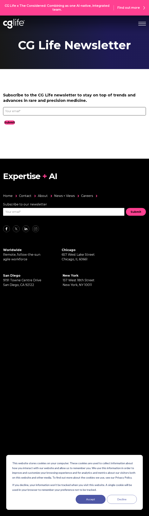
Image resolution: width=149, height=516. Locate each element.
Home (8, 196)
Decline (121, 499)
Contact (25, 196)
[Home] (14, 24)
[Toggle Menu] (142, 23)
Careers (87, 196)
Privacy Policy (123, 477)
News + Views (64, 196)
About (43, 196)
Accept (90, 499)
